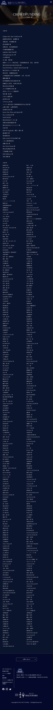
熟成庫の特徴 (5, 671)
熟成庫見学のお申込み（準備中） (7, 683)
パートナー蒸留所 (6, 673)
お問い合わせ (26, 659)
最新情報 (4, 678)
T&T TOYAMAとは (6, 669)
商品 (3, 675)
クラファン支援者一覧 (7, 680)
